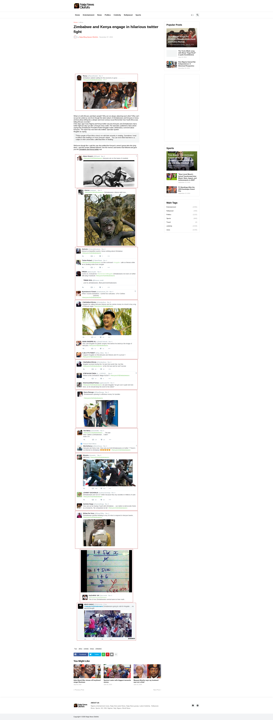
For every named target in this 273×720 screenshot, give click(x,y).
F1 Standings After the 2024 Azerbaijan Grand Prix (186, 189)
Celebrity (117, 15)
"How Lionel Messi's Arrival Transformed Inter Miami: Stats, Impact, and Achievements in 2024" (187, 177)
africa (81, 22)
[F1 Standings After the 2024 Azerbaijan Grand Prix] (171, 189)
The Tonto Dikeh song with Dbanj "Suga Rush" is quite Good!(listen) (187, 53)
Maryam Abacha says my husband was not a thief (146, 681)
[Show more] (116, 654)
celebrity (181, 226)
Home (77, 15)
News (99, 15)
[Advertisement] (117, 56)
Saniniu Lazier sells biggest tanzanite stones (117, 681)
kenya (92, 649)
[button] (192, 15)
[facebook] (193, 705)
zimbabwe (99, 649)
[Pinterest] (107, 654)
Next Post (156, 690)
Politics (108, 15)
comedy (86, 649)
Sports (138, 15)
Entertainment (88, 15)
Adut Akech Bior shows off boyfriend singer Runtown (87, 681)
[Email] (112, 654)
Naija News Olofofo (92, 717)
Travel (181, 222)
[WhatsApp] (103, 654)
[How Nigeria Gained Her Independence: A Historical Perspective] (171, 64)
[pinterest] (197, 705)
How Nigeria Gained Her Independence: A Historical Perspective (187, 64)
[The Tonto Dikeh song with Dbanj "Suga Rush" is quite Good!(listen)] (171, 53)
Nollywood (128, 15)
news (181, 230)
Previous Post (79, 690)
